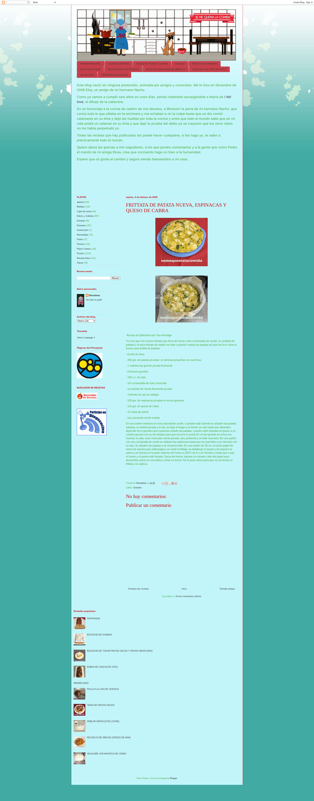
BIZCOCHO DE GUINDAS (99, 634)
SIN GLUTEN (87, 75)
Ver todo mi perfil (94, 300)
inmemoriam (82, 230)
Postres (80, 253)
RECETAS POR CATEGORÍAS (123, 69)
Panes (80, 239)
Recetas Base (83, 258)
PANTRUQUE (93, 618)
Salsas (80, 262)
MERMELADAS (81, 683)
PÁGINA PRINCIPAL (90, 63)
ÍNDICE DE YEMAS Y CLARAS (152, 63)
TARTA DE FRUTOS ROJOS (100, 705)
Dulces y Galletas (85, 216)
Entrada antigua (227, 589)
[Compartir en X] (169, 483)
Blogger (173, 778)
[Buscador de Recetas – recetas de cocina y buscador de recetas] (87, 398)
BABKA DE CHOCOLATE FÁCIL (102, 667)
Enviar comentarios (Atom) (188, 596)
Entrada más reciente (138, 589)
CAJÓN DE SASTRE (118, 63)
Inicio (184, 589)
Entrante (137, 487)
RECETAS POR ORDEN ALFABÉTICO (165, 69)
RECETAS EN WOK (90, 69)
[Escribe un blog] (166, 483)
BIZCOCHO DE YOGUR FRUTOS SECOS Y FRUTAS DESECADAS (120, 651)
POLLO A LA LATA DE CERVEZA (103, 689)
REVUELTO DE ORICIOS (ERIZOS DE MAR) (109, 737)
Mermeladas (82, 235)
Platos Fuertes (84, 249)
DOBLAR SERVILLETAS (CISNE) (103, 721)
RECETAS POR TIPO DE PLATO (209, 69)
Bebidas (81, 206)
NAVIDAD (180, 63)
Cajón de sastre (84, 211)
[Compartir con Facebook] (172, 483)
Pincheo (81, 244)
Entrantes (81, 225)
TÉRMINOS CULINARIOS (114, 75)
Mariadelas (94, 295)
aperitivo (81, 202)
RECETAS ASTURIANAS (204, 63)
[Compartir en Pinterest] (175, 483)
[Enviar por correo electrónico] (163, 483)
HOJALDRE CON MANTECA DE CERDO (106, 753)
